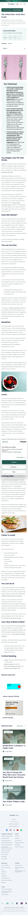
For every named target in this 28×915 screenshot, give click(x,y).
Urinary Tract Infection (6, 844)
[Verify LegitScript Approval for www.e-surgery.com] (26, 903)
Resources (4, 863)
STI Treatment (4, 854)
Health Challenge (19, 847)
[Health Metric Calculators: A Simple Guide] (14, 737)
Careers (17, 838)
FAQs (2, 869)
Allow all (14, 462)
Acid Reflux (4, 856)
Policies (17, 863)
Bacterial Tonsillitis (5, 850)
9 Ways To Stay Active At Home (13, 618)
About (17, 834)
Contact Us (4, 876)
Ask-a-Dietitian (5, 865)
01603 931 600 (14, 821)
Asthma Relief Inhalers (6, 842)
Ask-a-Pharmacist (5, 867)
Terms (3, 887)
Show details (20, 457)
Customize (13, 467)
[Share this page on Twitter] (15, 37)
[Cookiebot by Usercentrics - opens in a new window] (20, 442)
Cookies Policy (5, 894)
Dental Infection (5, 838)
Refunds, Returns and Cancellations (20, 871)
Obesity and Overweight (10, 668)
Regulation (17, 844)
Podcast (3, 874)
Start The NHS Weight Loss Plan (12, 666)
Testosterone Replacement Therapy (6, 847)
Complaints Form (5, 878)
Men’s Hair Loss (5, 852)
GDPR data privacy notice (19, 868)
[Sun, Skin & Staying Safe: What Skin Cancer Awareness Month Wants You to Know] (14, 763)
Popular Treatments (7, 834)
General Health (17, 10)
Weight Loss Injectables (7, 836)
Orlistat (3, 164)
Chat (13, 819)
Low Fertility (4, 858)
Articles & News (7, 10)
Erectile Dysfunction (6, 840)
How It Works (18, 840)
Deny (14, 471)
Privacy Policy (18, 865)
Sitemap (3, 882)
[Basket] (24, 4)
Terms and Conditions (6, 889)
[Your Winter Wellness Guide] (14, 793)
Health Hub (4, 872)
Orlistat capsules (13, 308)
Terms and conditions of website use (6, 892)
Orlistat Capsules (8, 664)
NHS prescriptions (13, 826)
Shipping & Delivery (19, 842)
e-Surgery (13, 4)
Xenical (23, 626)
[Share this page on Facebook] (10, 37)
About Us (17, 836)
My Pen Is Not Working (6, 880)
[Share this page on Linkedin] (5, 37)
